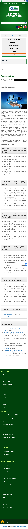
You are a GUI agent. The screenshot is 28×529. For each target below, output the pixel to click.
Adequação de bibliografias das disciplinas (11, 414)
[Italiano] (24, 26)
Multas (14, 52)
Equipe (16, 28)
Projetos (4, 391)
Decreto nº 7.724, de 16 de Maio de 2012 (14, 342)
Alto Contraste (12, 3)
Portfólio (4, 394)
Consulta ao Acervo (14, 39)
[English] (17, 26)
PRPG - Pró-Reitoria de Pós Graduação (10, 457)
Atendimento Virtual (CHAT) (8, 507)
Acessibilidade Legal (8, 314)
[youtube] (25, 25)
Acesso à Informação (6, 63)
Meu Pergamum (14, 48)
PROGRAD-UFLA (6, 454)
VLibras (23, 3)
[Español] (19, 26)
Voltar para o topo (23, 368)
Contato (19, 30)
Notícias (4, 404)
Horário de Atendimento (7, 384)
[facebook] (20, 25)
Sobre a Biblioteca (10, 28)
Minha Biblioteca (14, 45)
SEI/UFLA (5, 504)
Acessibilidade (5, 3)
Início (12, 35)
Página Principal (6, 374)
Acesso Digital (7, 316)
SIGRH (4, 501)
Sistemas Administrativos (7, 488)
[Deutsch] (21, 26)
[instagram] (23, 25)
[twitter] (22, 25)
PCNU (14, 55)
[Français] (26, 26)
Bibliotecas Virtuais (6, 381)
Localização (15, 30)
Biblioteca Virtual (14, 42)
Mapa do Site (18, 3)
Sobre (4, 378)
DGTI (15, 526)
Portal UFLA (4, 60)
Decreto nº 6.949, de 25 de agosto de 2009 (15, 332)
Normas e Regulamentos (7, 387)
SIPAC (4, 497)
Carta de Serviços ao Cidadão (8, 451)
